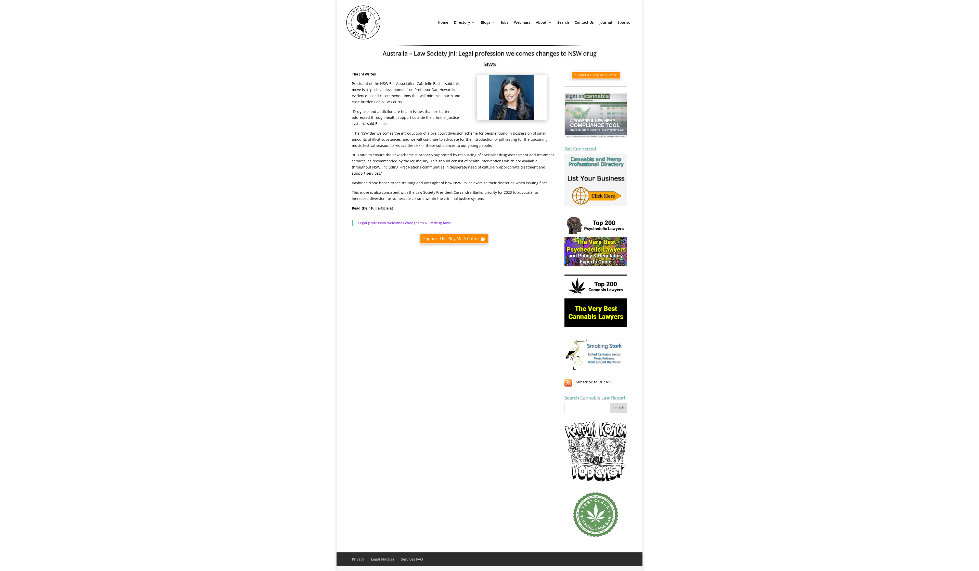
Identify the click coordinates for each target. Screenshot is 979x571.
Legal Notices (382, 559)
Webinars (522, 22)
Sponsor (624, 22)
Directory (462, 22)
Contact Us (584, 22)
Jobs (504, 22)
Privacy (358, 559)
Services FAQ (412, 559)
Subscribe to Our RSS (594, 382)
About (541, 22)
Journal (605, 22)
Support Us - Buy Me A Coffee (451, 238)
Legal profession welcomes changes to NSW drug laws (404, 222)
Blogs (485, 22)
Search (563, 22)
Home (443, 22)
